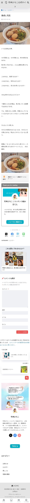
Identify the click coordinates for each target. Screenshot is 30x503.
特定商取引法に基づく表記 (11, 489)
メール (4, 317)
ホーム (3, 501)
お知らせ (5, 463)
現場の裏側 (6, 474)
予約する (15, 446)
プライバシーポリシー (14, 494)
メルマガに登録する (15, 222)
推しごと (5, 470)
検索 (27, 378)
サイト (4, 324)
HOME (16, 486)
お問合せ (15, 491)
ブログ (11, 501)
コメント (5, 289)
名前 (3, 310)
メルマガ (18, 501)
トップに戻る (26, 501)
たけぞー (11, 240)
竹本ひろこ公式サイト (17, 4)
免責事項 (23, 489)
